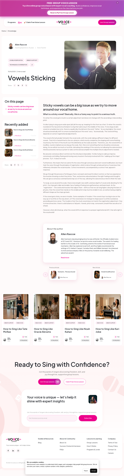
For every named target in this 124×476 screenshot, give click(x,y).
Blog (20, 22)
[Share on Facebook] (22, 85)
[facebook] (8, 451)
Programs (12, 22)
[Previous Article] (45, 274)
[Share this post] (14, 85)
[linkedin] (13, 451)
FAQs (62, 450)
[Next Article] (120, 274)
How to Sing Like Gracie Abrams (43, 330)
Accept (94, 470)
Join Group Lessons (107, 22)
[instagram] (18, 451)
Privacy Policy (113, 446)
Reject (86, 470)
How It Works (91, 446)
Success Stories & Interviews (70, 446)
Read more (65, 258)
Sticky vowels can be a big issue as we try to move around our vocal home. (21, 109)
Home (4, 31)
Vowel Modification (16, 60)
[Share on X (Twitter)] (26, 85)
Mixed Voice (20, 322)
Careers (111, 453)
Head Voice (38, 322)
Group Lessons (92, 443)
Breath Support (32, 60)
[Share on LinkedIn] (18, 85)
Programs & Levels (93, 450)
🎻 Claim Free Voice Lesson (34, 22)
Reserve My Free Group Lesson (62, 13)
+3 (32, 64)
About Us (63, 443)
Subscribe (88, 418)
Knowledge (12, 31)
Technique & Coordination (18, 64)
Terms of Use (112, 443)
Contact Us (112, 450)
